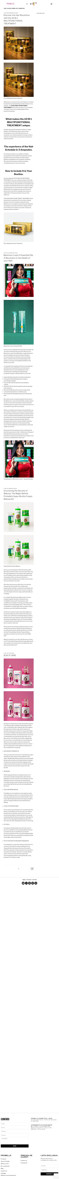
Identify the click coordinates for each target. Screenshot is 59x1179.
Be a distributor (5, 1166)
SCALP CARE (10, 655)
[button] (51, 4)
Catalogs (3, 1173)
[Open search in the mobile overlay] (27, 4)
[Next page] (32, 868)
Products (3, 1159)
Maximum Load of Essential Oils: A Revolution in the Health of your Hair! (18, 258)
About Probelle (5, 1161)
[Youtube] (23, 883)
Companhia (24, 1163)
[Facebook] (29, 883)
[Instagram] (26, 883)
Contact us (4, 1171)
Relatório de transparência (8, 1175)
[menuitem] (34, 3)
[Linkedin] (32, 883)
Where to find (5, 1163)
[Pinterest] (35, 883)
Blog (2, 1168)
